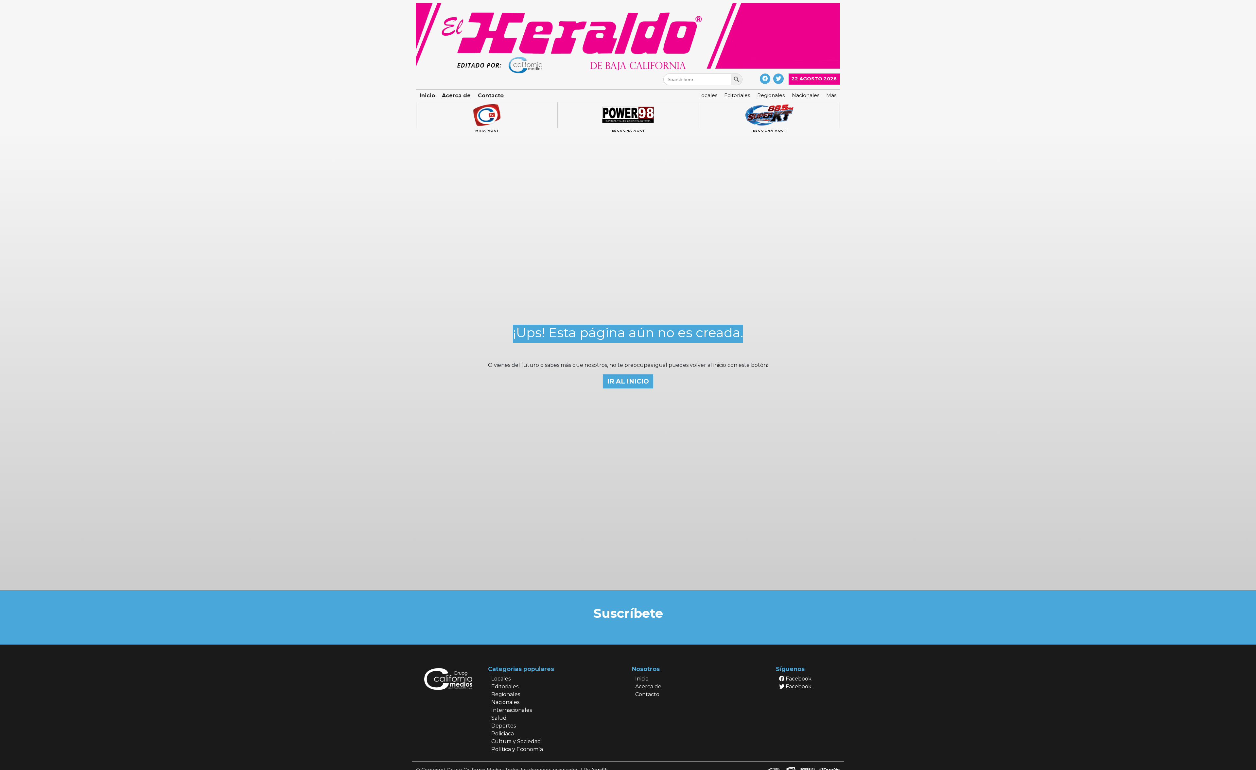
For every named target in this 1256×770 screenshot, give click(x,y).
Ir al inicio (628, 381)
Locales (707, 95)
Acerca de (456, 95)
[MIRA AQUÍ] (486, 115)
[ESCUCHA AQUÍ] (628, 115)
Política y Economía (517, 749)
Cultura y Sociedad (516, 741)
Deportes (503, 726)
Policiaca (502, 733)
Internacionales (511, 710)
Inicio (427, 95)
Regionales (771, 95)
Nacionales (805, 95)
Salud (499, 718)
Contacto (491, 95)
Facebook (797, 679)
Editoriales (737, 95)
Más (831, 95)
